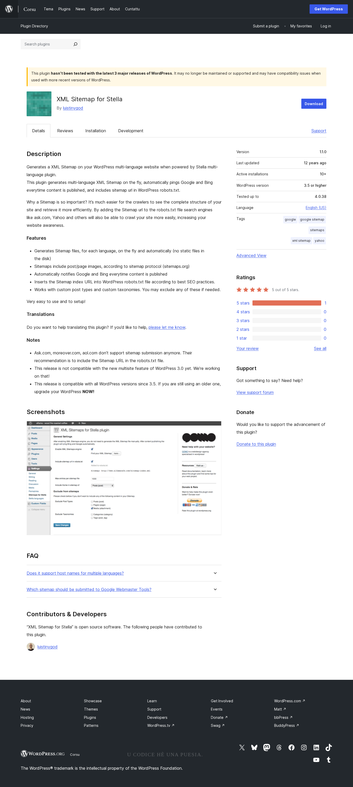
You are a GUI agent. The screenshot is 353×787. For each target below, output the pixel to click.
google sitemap (312, 219)
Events (216, 709)
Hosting (27, 717)
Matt (280, 709)
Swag (218, 725)
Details (38, 130)
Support (318, 130)
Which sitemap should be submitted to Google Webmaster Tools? (89, 589)
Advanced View (251, 255)
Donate (219, 717)
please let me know (167, 327)
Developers (157, 717)
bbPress (283, 717)
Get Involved (222, 701)
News (25, 709)
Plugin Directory (34, 26)
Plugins (90, 717)
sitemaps (317, 230)
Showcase (93, 701)
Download (314, 104)
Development (130, 130)
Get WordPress (328, 9)
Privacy (27, 725)
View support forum (255, 392)
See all (320, 348)
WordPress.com (289, 701)
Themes (91, 709)
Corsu (75, 754)
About (26, 701)
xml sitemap (301, 241)
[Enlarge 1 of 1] (214, 428)
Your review (247, 348)
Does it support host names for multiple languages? (75, 573)
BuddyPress (286, 725)
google (290, 219)
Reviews (65, 130)
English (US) (316, 207)
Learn (152, 701)
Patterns (91, 725)
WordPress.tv (161, 725)
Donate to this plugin (256, 444)
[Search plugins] (75, 44)
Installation (95, 130)
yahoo (319, 241)
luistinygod (73, 108)
